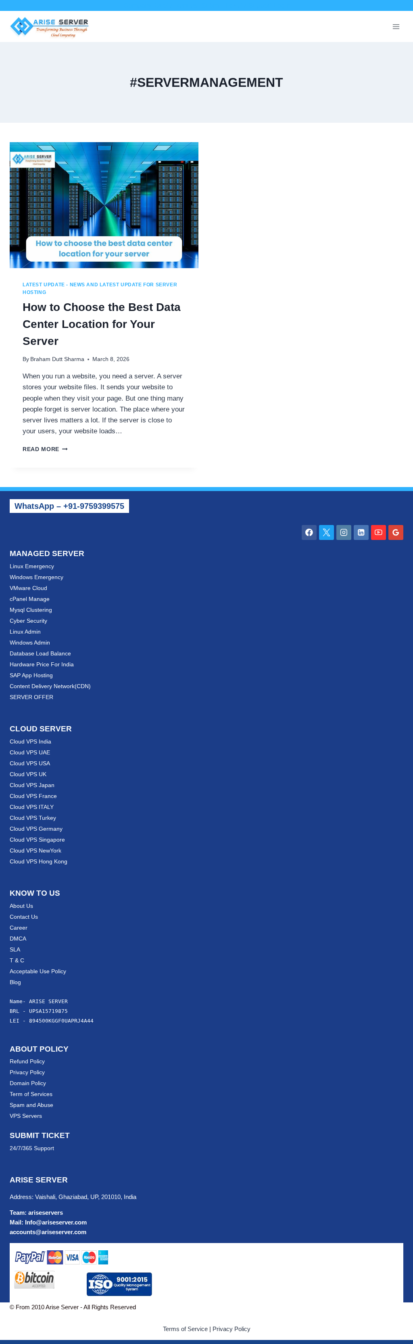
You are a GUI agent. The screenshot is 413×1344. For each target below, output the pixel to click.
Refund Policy (27, 1061)
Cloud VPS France (33, 796)
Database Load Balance (40, 653)
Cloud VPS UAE (30, 752)
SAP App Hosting (31, 675)
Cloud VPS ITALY (32, 807)
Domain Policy (28, 1083)
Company (137, 5)
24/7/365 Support (32, 1148)
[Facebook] (309, 532)
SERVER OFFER (31, 697)
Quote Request (176, 5)
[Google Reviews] (395, 532)
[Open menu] (395, 26)
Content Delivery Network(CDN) (50, 686)
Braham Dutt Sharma (57, 359)
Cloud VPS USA (30, 763)
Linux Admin (25, 631)
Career (18, 927)
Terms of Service (185, 1328)
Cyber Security (28, 620)
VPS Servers (26, 1116)
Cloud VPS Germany (36, 828)
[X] (326, 532)
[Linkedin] (361, 532)
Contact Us (24, 917)
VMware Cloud (28, 588)
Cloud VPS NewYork (35, 850)
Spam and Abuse (31, 1105)
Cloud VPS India (30, 741)
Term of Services (31, 1094)
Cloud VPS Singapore (37, 839)
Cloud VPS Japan (32, 785)
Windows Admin (30, 642)
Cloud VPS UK (28, 774)
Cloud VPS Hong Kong (38, 861)
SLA (15, 949)
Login (282, 5)
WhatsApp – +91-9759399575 (69, 506)
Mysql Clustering (31, 610)
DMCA (18, 938)
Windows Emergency (36, 577)
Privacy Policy (27, 1072)
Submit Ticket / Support (236, 5)
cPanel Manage (30, 599)
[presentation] (104, 205)
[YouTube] (378, 532)
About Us (21, 906)
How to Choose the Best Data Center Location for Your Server (102, 324)
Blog (15, 982)
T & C (17, 960)
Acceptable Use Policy (38, 971)
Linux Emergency (32, 566)
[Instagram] (343, 532)
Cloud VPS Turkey (33, 818)
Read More (45, 449)
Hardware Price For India (42, 664)
